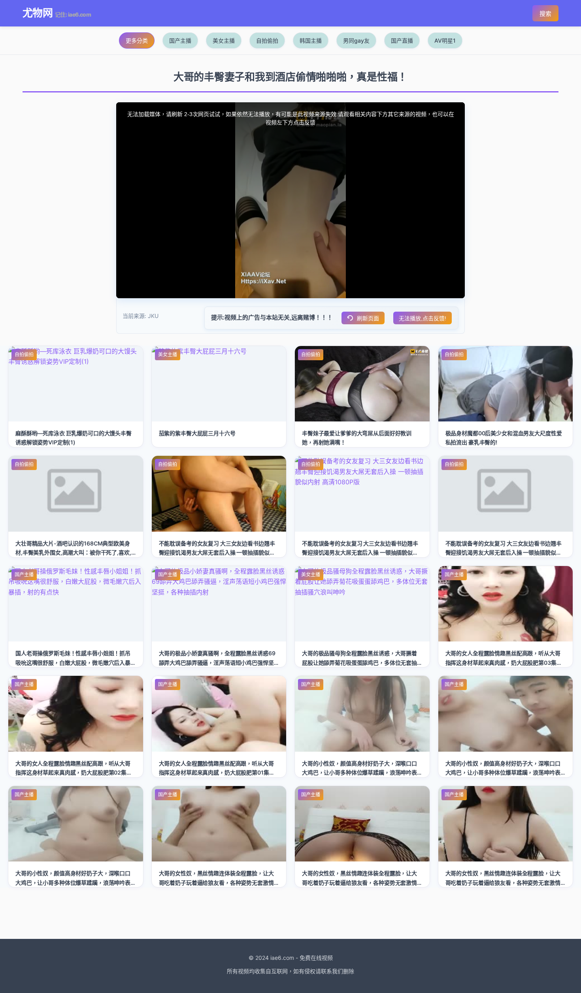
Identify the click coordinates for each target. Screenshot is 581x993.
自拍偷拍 (267, 40)
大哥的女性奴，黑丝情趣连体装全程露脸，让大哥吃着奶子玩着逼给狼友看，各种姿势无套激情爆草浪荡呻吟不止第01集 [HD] (502, 882)
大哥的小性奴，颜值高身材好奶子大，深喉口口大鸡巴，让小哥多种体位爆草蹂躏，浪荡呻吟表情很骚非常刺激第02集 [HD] (502, 772)
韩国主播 (311, 40)
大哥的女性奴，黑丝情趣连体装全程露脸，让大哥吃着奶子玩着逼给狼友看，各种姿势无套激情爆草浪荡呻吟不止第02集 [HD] (359, 882)
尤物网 (38, 13)
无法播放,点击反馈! (422, 318)
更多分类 (137, 40)
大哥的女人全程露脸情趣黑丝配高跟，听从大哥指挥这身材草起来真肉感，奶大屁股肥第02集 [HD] (72, 772)
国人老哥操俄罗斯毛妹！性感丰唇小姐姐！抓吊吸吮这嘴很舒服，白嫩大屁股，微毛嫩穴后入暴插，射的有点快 (72, 662)
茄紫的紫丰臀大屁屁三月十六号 (197, 433)
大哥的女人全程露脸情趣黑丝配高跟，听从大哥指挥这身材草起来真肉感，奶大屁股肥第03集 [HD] (502, 662)
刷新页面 (368, 318)
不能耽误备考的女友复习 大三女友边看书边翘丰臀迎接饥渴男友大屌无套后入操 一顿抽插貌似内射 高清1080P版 (360, 552)
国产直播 (402, 40)
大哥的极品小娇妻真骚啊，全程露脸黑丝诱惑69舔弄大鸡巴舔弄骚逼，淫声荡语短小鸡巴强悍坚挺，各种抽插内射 (217, 662)
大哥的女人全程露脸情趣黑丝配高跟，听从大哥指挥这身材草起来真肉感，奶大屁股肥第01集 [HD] (216, 772)
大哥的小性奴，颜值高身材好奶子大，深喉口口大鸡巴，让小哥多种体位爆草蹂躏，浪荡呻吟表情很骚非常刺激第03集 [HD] (359, 772)
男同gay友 (356, 40)
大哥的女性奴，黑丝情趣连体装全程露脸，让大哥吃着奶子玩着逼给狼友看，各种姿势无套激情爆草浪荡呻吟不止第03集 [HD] (216, 882)
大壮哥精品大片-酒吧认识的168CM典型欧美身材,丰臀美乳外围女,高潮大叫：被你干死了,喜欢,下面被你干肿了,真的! (73, 552)
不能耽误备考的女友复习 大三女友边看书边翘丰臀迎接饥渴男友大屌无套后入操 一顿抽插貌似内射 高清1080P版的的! (217, 552)
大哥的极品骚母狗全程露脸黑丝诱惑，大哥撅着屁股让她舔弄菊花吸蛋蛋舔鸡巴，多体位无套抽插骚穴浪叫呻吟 (359, 662)
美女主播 (224, 40)
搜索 (545, 13)
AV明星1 (445, 40)
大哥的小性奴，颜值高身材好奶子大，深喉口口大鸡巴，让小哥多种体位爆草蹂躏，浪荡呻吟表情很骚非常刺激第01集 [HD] (72, 882)
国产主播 (180, 40)
